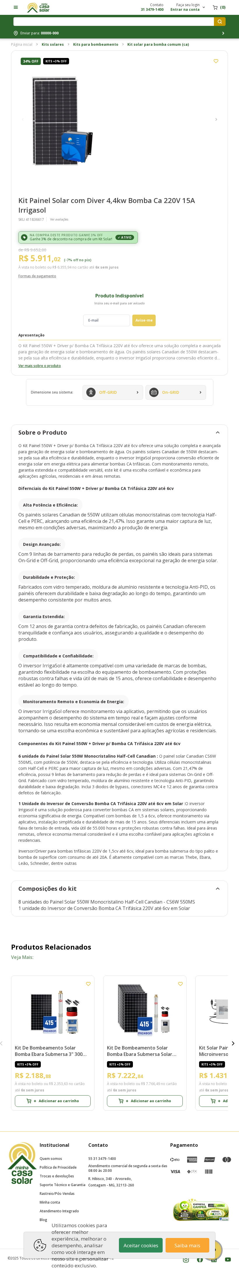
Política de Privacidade (58, 1167)
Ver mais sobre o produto (39, 365)
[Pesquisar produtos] (220, 21)
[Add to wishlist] (216, 61)
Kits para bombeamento (95, 44)
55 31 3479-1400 (102, 1158)
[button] (23, 119)
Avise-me (144, 320)
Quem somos (51, 1158)
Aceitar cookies (141, 1245)
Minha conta (50, 1202)
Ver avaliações (59, 219)
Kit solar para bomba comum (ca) (158, 44)
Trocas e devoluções (57, 1176)
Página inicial (21, 44)
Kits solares (53, 44)
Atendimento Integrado (59, 1211)
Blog (43, 1219)
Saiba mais (187, 1245)
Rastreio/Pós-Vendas (57, 1193)
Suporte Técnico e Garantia (62, 1184)
